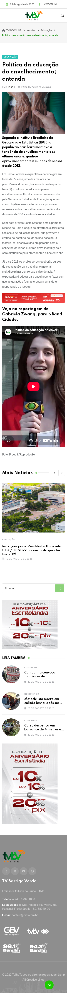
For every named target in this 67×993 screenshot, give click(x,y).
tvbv (11, 87)
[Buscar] (62, 15)
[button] (55, 473)
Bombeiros (31, 720)
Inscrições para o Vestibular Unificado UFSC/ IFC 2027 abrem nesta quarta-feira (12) (31, 550)
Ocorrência (31, 694)
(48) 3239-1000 (25, 899)
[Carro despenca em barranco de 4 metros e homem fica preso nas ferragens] (11, 727)
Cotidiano (30, 667)
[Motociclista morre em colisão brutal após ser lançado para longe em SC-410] (11, 701)
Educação (8, 539)
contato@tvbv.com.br (25, 915)
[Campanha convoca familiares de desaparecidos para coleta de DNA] (11, 674)
